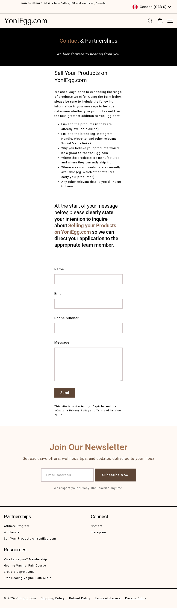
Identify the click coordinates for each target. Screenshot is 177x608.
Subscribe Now (115, 475)
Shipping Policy (53, 598)
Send (64, 393)
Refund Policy (79, 598)
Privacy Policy (79, 410)
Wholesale (12, 532)
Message (61, 342)
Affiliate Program (16, 526)
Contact (97, 526)
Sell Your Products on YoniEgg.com (30, 538)
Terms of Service (108, 410)
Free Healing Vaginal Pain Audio (27, 578)
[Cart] (160, 21)
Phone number (66, 318)
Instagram (98, 532)
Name (59, 269)
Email (59, 293)
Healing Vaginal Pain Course (25, 565)
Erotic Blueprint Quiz (19, 571)
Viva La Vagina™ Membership (25, 559)
